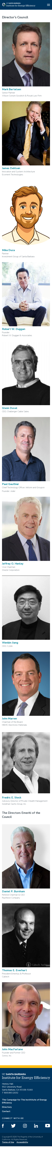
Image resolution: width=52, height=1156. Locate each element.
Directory (7, 1107)
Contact (6, 1111)
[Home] (18, 6)
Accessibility (22, 1142)
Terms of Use (8, 1142)
